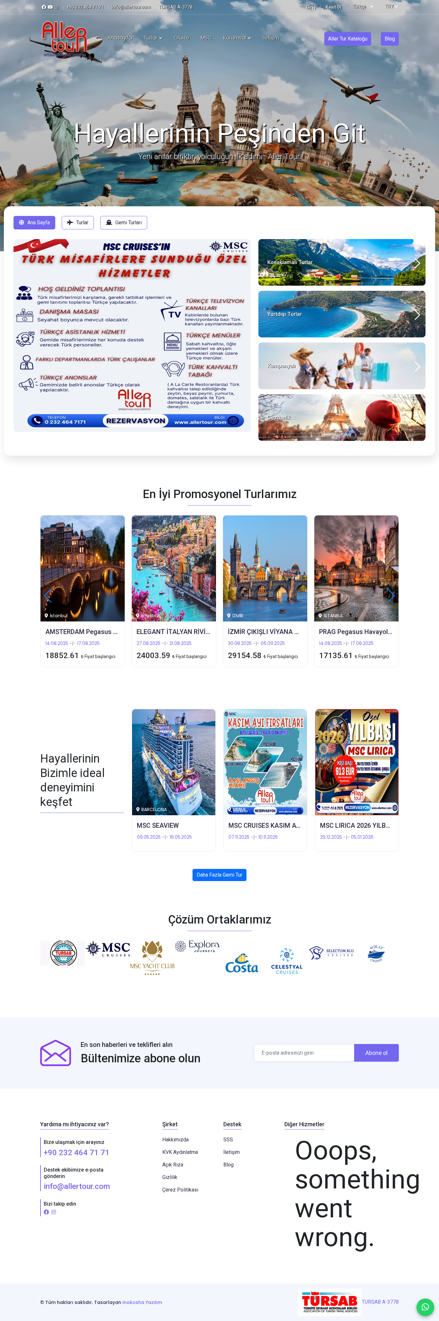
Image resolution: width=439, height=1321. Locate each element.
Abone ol (376, 1052)
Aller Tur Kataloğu (347, 39)
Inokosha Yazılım (142, 1302)
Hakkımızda (175, 1140)
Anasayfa (120, 37)
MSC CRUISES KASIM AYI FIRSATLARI (283, 825)
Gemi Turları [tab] (128, 222)
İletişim (271, 37)
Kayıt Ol (333, 7)
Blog (390, 39)
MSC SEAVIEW (158, 825)
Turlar (151, 37)
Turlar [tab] (82, 222)
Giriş (311, 7)
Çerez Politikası (180, 1190)
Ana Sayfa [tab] (38, 222)
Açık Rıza (172, 1165)
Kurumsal (235, 37)
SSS (228, 1140)
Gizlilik (169, 1177)
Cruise (181, 37)
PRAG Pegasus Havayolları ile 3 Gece (373, 632)
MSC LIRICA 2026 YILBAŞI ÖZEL (366, 825)
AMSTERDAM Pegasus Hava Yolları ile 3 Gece (111, 632)
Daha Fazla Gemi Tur (219, 875)
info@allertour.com (77, 1186)
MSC (206, 37)
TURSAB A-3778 (380, 1302)
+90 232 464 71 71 (77, 1152)
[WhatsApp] (425, 1307)
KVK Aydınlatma (180, 1152)
